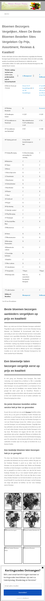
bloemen (28, 412)
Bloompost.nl (26, 295)
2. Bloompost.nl (26, 76)
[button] (33, 75)
